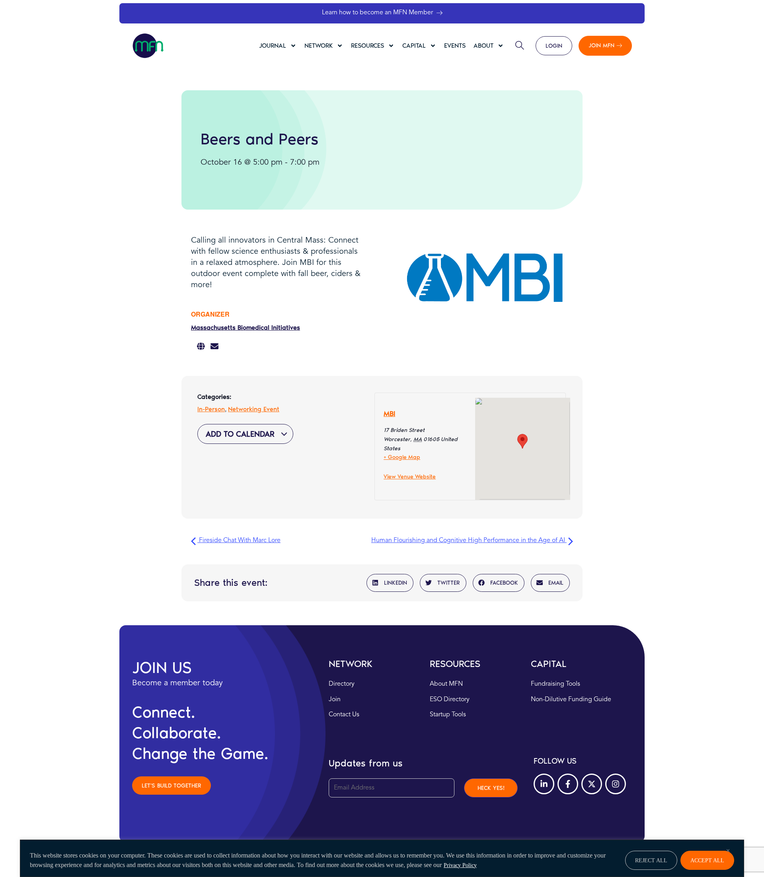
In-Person (211, 409)
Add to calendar (241, 434)
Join (335, 699)
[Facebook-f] (567, 784)
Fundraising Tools (555, 684)
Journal (272, 45)
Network (318, 45)
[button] (389, 583)
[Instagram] (615, 784)
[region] (382, 858)
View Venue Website (410, 476)
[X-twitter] (591, 784)
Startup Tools (448, 715)
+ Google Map (402, 457)
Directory (342, 684)
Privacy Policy (460, 865)
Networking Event (253, 409)
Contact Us (344, 715)
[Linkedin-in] (544, 784)
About (483, 45)
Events (455, 45)
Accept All (707, 860)
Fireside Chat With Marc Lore (239, 540)
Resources (367, 45)
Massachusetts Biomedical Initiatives (245, 327)
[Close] (728, 850)
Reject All (651, 860)
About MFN (446, 684)
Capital (414, 45)
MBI (389, 413)
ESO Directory (450, 699)
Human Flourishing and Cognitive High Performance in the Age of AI (469, 540)
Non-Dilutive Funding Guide (571, 699)
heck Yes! (491, 787)
